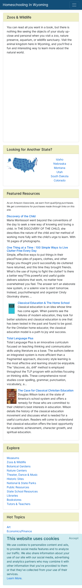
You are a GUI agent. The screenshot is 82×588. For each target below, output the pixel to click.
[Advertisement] (41, 97)
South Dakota (59, 176)
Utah (60, 172)
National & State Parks (21, 483)
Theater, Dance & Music (22, 474)
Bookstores (14, 499)
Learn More (14, 578)
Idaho (59, 159)
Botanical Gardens (18, 466)
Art (9, 527)
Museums (13, 458)
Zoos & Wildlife (16, 462)
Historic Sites (15, 478)
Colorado (59, 180)
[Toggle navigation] (74, 4)
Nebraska (59, 163)
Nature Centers (17, 470)
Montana (59, 167)
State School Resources (22, 491)
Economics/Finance (19, 531)
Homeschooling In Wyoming (25, 5)
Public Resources (18, 487)
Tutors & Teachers (18, 504)
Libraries (12, 495)
